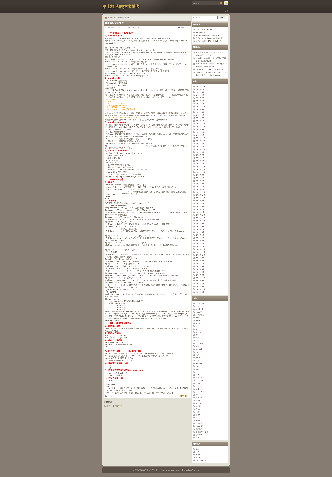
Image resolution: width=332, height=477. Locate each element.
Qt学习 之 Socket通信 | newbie (206, 72)
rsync (198, 369)
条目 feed (199, 455)
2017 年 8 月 (200, 175)
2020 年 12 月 (201, 124)
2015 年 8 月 (200, 226)
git (197, 329)
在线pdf (198, 403)
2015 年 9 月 (200, 223)
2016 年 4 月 (200, 203)
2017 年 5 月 (200, 183)
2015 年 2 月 (200, 243)
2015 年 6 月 (200, 232)
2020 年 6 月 (200, 129)
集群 (197, 438)
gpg (197, 335)
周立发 (198, 400)
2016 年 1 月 (200, 212)
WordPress (195, 470)
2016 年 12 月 (201, 192)
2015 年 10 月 (201, 221)
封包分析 (199, 406)
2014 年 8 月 (200, 261)
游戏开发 (199, 423)
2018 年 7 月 (200, 155)
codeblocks (200, 309)
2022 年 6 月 (200, 98)
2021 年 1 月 (200, 121)
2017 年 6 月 (200, 181)
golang (198, 332)
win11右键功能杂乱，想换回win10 (208, 35)
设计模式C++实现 (202, 432)
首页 (226, 11)
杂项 (197, 418)
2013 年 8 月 (200, 283)
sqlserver (199, 378)
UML (197, 389)
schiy (179, 470)
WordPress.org (201, 460)
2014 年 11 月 (201, 252)
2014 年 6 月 (200, 266)
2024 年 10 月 (201, 86)
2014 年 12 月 (201, 249)
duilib (198, 320)
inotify (198, 338)
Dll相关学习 (200, 315)
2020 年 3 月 (200, 135)
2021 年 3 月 (200, 115)
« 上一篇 (178, 396)
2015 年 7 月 (200, 229)
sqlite (198, 375)
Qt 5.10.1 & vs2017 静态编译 (215, 69)
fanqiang (199, 323)
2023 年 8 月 (200, 92)
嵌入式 (114, 18)
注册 (197, 449)
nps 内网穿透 (200, 32)
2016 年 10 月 (201, 198)
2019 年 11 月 (201, 138)
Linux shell (199, 343)
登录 (120, 406)
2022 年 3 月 (200, 104)
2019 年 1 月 (200, 146)
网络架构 (199, 429)
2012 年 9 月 (200, 292)
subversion (200, 380)
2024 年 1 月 (200, 89)
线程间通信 (200, 426)
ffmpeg (198, 326)
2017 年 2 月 (200, 186)
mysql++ (199, 355)
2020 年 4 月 (200, 132)
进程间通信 (200, 435)
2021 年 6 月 (200, 109)
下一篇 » (185, 396)
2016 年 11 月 (201, 195)
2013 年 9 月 (200, 281)
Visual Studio (200, 392)
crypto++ (199, 312)
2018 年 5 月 (200, 161)
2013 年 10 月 (201, 278)
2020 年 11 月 (201, 126)
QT (197, 366)
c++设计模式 (200, 303)
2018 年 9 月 (200, 152)
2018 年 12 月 (201, 149)
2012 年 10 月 (201, 289)
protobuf (199, 363)
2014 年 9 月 (200, 258)
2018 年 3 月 (200, 163)
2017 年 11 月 (201, 169)
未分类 (198, 415)
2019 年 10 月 (201, 141)
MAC (197, 346)
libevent (198, 340)
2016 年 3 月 (200, 206)
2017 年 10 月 (201, 172)
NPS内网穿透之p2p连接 (204, 30)
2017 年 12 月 (201, 166)
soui (197, 372)
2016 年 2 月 (200, 209)
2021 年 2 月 (200, 118)
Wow (197, 395)
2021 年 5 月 (200, 112)
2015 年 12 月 (201, 215)
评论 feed (199, 457)
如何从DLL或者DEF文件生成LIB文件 (208, 41)
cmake (198, 306)
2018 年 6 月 (200, 158)
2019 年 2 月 (200, 144)
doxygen (199, 318)
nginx (198, 358)
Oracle (198, 360)
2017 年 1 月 (200, 189)
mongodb (199, 349)
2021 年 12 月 (201, 106)
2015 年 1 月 (200, 246)
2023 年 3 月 (200, 95)
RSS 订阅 (226, 3)
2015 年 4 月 (200, 238)
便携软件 (199, 398)
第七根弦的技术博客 (121, 6)
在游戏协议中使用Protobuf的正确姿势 (209, 38)
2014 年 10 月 (201, 255)
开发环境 (199, 412)
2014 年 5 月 (200, 269)
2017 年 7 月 (200, 178)
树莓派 (198, 420)
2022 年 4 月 (200, 101)
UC (197, 386)
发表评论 (184, 27)
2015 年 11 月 (201, 218)
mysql (198, 352)
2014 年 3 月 (200, 275)
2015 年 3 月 (200, 241)
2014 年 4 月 (200, 272)
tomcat (198, 383)
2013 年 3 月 (200, 286)
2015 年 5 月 (200, 235)
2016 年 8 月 (200, 201)
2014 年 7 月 (200, 263)
